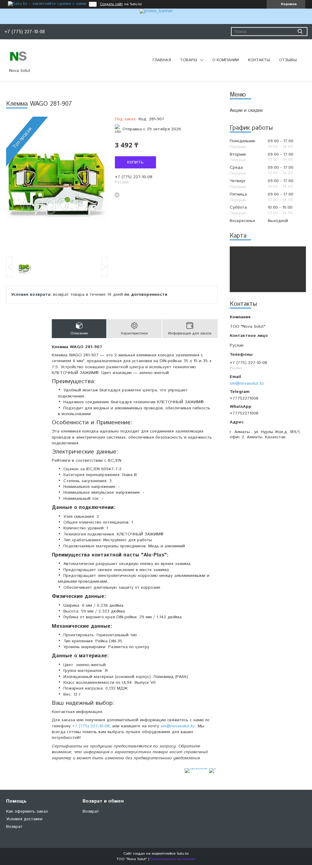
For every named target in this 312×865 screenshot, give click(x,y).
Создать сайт (111, 4)
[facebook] (196, 768)
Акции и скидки (246, 110)
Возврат (14, 827)
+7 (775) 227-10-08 (91, 726)
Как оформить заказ (27, 811)
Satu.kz (183, 853)
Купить (135, 162)
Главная (162, 60)
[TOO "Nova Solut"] (18, 56)
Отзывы (288, 60)
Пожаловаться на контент (173, 859)
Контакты (259, 60)
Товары (188, 60)
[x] (212, 768)
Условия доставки (24, 819)
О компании (225, 60)
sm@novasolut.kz (247, 383)
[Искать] (300, 31)
